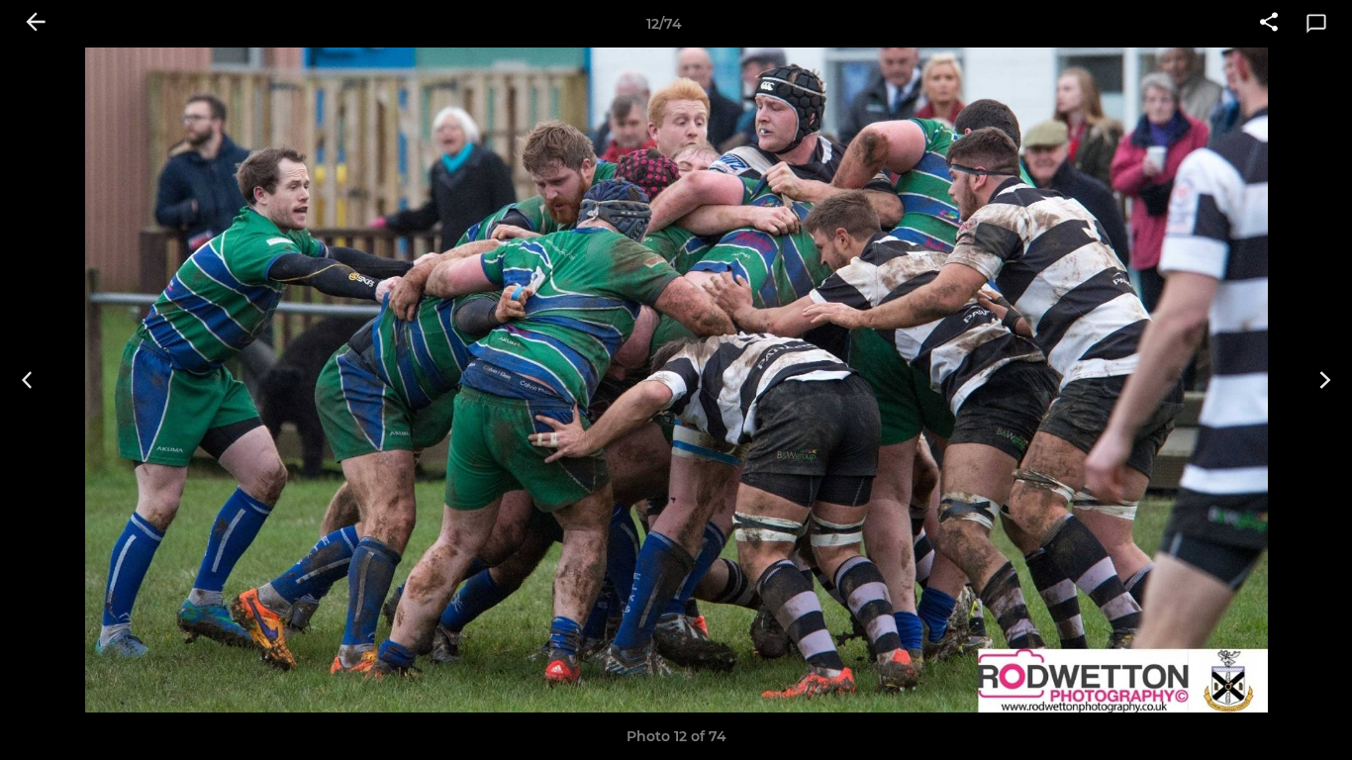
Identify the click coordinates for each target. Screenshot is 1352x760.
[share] (1269, 24)
